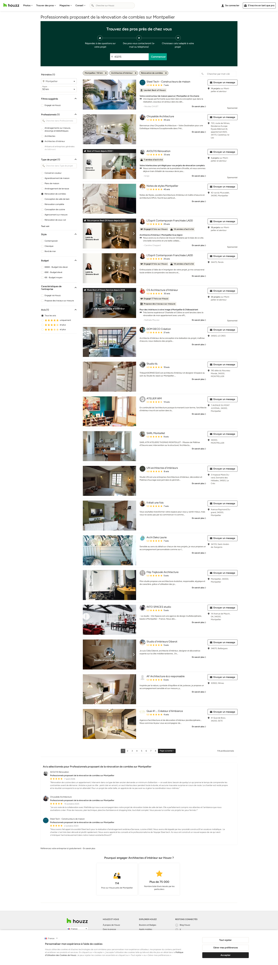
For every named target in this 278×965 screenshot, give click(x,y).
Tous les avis (50, 315)
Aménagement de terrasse (57, 188)
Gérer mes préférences (225, 947)
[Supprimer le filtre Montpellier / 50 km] (106, 73)
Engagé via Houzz (53, 105)
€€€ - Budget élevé (53, 272)
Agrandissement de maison (57, 178)
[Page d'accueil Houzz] (11, 5)
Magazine (65, 5)
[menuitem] (27, 5)
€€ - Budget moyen (53, 277)
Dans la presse (109, 929)
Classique (49, 246)
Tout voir (45, 226)
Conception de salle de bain (57, 199)
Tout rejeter (225, 940)
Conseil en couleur (53, 173)
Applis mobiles (145, 929)
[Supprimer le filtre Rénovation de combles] (166, 73)
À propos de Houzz (111, 925)
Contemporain (51, 241)
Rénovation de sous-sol (55, 220)
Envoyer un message (224, 82)
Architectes (50, 136)
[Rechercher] (92, 5)
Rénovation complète (54, 204)
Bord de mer (50, 251)
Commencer (158, 56)
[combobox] (112, 5)
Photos (26, 5)
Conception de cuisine (55, 209)
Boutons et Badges (147, 925)
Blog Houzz (185, 925)
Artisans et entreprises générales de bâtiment (60, 148)
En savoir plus (89, 848)
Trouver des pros (45, 5)
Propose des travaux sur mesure (59, 300)
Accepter (226, 955)
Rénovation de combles (55, 194)
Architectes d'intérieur (55, 141)
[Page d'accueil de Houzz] (77, 920)
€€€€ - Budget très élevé (56, 267)
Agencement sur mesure (56, 214)
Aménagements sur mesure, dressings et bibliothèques (58, 129)
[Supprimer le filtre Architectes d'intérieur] (135, 73)
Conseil (79, 5)
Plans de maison (52, 183)
